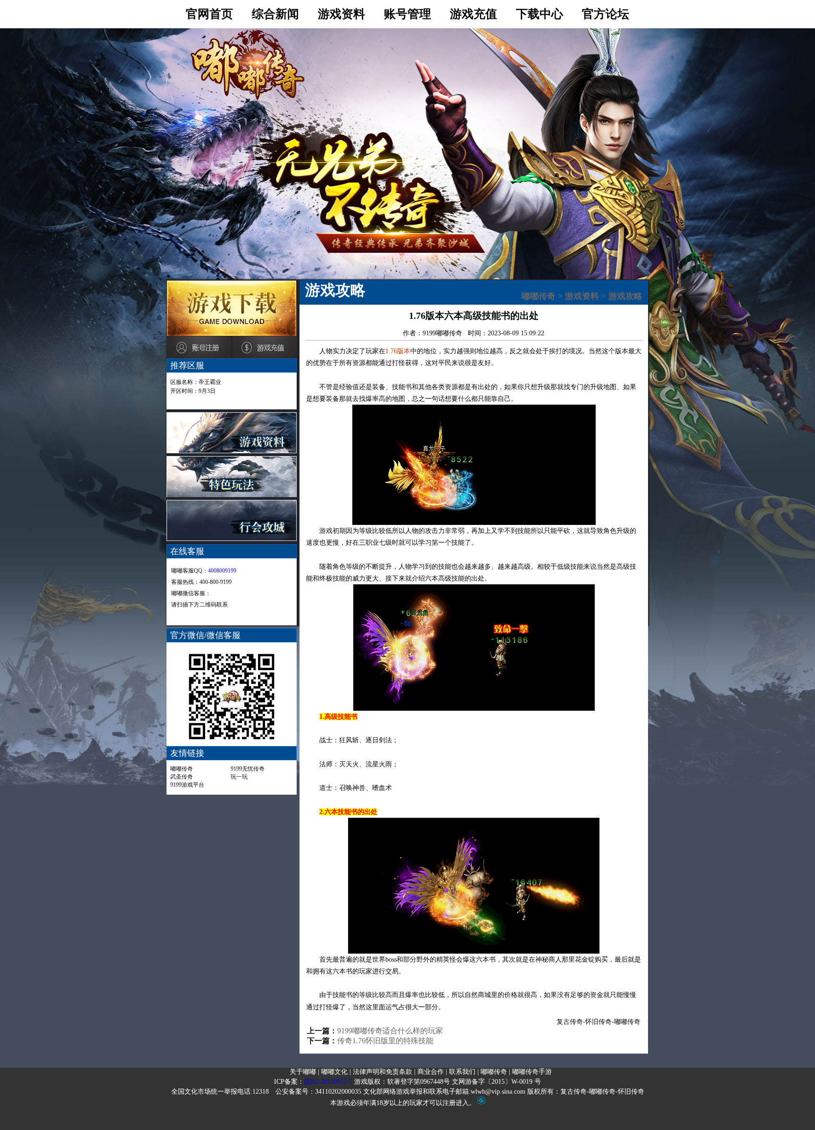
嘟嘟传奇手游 (532, 1071)
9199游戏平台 (187, 784)
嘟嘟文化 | (336, 1071)
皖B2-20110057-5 (328, 1081)
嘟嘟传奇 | (495, 1071)
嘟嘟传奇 (181, 768)
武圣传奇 (181, 776)
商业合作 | (432, 1071)
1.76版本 (397, 351)
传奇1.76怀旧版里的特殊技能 (385, 1041)
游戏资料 (582, 296)
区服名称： (195, 382)
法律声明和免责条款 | (384, 1071)
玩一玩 (239, 776)
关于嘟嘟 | (304, 1071)
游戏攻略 (625, 296)
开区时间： (193, 391)
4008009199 (222, 570)
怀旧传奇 (598, 1021)
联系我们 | (464, 1071)
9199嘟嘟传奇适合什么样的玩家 (390, 1031)
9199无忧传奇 (248, 768)
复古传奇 (570, 1021)
